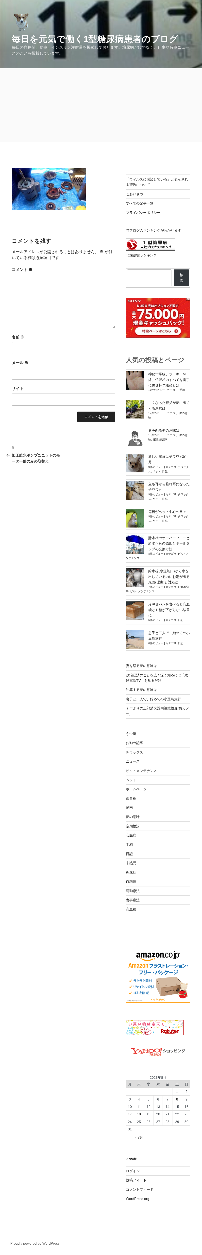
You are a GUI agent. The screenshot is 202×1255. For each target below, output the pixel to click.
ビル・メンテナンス (142, 591)
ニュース (133, 761)
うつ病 (131, 734)
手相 (182, 389)
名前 (18, 337)
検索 (181, 277)
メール (20, 363)
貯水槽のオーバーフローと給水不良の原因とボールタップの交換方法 (169, 543)
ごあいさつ (134, 194)
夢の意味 (133, 817)
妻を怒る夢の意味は (163, 430)
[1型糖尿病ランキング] (150, 249)
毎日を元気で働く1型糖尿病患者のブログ (95, 39)
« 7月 (139, 1137)
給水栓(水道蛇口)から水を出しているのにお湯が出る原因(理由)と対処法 (169, 576)
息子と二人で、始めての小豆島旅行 (153, 699)
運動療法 (133, 891)
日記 (155, 439)
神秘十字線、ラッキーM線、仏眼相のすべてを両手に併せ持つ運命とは (169, 379)
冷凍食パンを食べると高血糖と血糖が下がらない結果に (169, 609)
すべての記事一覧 (139, 203)
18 (139, 1114)
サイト (18, 388)
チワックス (134, 752)
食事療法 (133, 900)
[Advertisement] (101, 105)
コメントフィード (139, 1189)
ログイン (133, 1171)
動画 (129, 808)
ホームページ (136, 789)
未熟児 (131, 863)
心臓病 (131, 835)
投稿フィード (136, 1180)
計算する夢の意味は (141, 690)
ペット (156, 471)
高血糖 (131, 909)
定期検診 (133, 826)
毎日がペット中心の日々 (167, 512)
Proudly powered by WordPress (35, 1243)
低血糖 (131, 798)
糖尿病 (163, 439)
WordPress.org (137, 1199)
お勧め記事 (134, 743)
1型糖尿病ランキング (141, 255)
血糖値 (131, 881)
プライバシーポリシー (143, 213)
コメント (22, 269)
